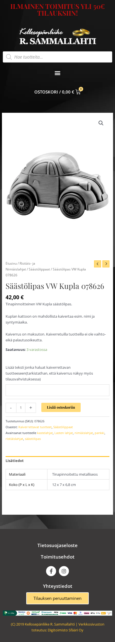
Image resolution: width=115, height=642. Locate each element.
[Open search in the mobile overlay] (57, 57)
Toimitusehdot (58, 557)
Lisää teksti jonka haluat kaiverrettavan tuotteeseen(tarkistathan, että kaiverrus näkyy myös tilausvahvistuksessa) (49, 373)
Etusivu (11, 263)
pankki (99, 433)
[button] (57, 73)
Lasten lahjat (63, 433)
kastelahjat (45, 433)
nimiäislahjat (84, 433)
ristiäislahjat (14, 439)
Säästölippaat (39, 269)
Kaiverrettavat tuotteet (35, 427)
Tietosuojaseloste (57, 545)
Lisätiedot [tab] (15, 460)
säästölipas (33, 439)
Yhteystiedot (57, 586)
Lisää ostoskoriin (61, 407)
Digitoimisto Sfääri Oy (65, 630)
